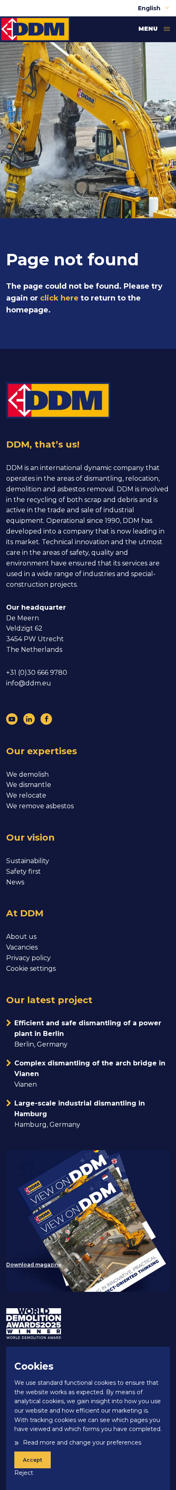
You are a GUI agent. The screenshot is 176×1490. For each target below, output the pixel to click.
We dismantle (28, 785)
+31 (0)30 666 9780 (36, 672)
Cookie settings (31, 968)
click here (59, 298)
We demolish (27, 774)
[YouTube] (12, 719)
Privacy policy (28, 958)
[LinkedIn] (29, 719)
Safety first (23, 871)
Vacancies (22, 947)
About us (21, 937)
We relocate (26, 795)
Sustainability (27, 861)
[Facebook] (46, 719)
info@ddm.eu (28, 683)
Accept (32, 1460)
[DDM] (35, 29)
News (15, 882)
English (150, 8)
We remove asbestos (40, 806)
